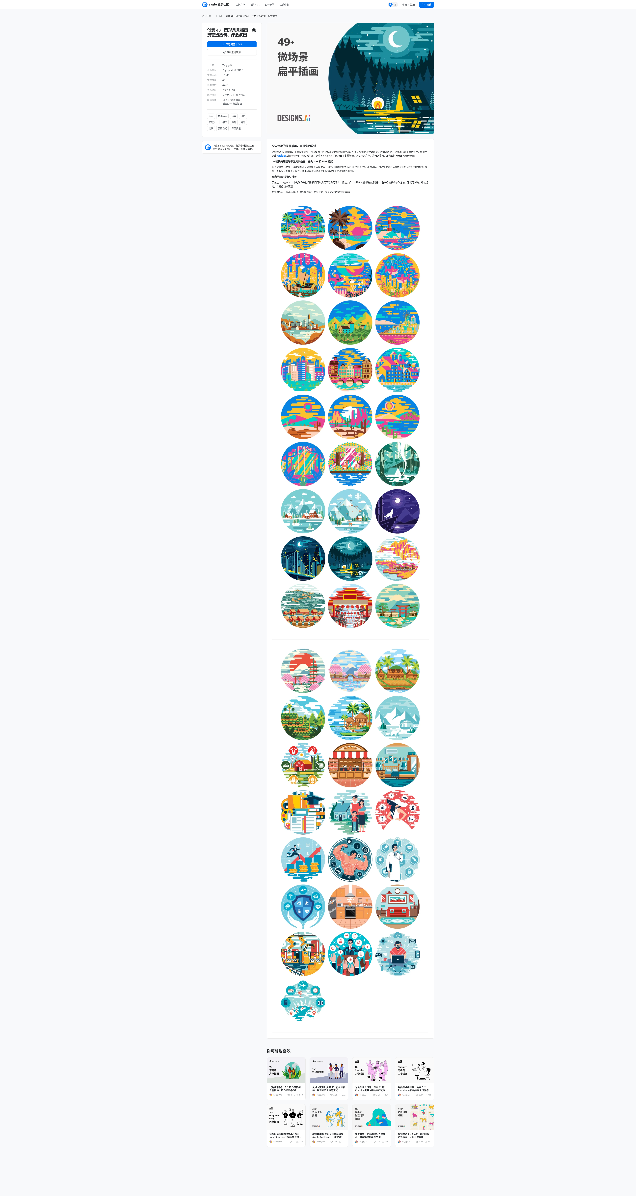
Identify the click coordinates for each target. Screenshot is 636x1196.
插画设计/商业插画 (232, 103)
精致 (234, 116)
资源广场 (240, 4)
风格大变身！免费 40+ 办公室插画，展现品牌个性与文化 (328, 1089)
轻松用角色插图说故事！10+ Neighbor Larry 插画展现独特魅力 (285, 1136)
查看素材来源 (234, 52)
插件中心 (255, 4)
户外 (234, 122)
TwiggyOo (227, 65)
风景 (243, 116)
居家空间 (222, 128)
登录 (404, 4)
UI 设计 (218, 16)
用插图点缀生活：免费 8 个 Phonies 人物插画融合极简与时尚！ (414, 1089)
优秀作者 (284, 4)
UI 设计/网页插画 (231, 99)
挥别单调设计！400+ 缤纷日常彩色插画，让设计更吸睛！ (413, 1136)
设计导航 (269, 4)
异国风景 (236, 128)
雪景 (211, 128)
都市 (224, 122)
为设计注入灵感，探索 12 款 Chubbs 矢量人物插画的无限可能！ (371, 1089)
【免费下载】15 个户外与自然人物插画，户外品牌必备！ (285, 1089)
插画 (211, 116)
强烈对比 (213, 122)
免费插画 (281, 155)
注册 (412, 4)
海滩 (243, 122)
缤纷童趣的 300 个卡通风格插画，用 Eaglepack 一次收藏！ (328, 1136)
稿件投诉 (240, 95)
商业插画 (222, 116)
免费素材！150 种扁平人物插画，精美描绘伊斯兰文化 (370, 1136)
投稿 (429, 4)
